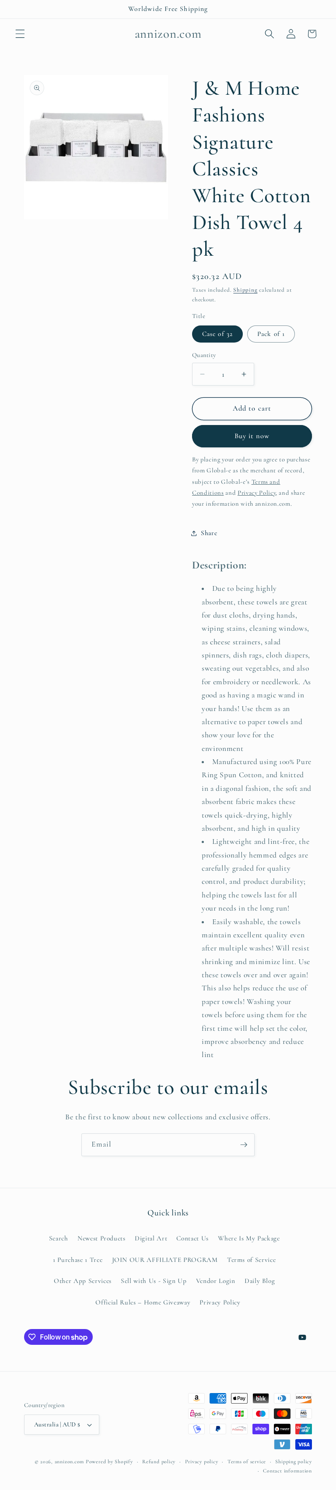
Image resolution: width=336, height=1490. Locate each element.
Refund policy (158, 1461)
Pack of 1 (271, 334)
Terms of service (247, 1461)
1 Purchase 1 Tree (77, 1260)
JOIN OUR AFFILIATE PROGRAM (165, 1260)
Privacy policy (201, 1461)
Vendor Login (215, 1281)
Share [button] (209, 533)
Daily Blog (260, 1281)
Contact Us (192, 1238)
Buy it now (252, 436)
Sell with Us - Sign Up (154, 1281)
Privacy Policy (220, 1302)
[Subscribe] (243, 1144)
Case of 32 (217, 334)
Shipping (245, 289)
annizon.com (69, 1461)
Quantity (204, 355)
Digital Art (151, 1238)
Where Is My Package (249, 1238)
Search (58, 1238)
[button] (20, 33)
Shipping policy (293, 1461)
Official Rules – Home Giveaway (142, 1302)
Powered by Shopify (109, 1461)
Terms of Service (251, 1260)
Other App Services (83, 1281)
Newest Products (101, 1238)
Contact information (287, 1471)
